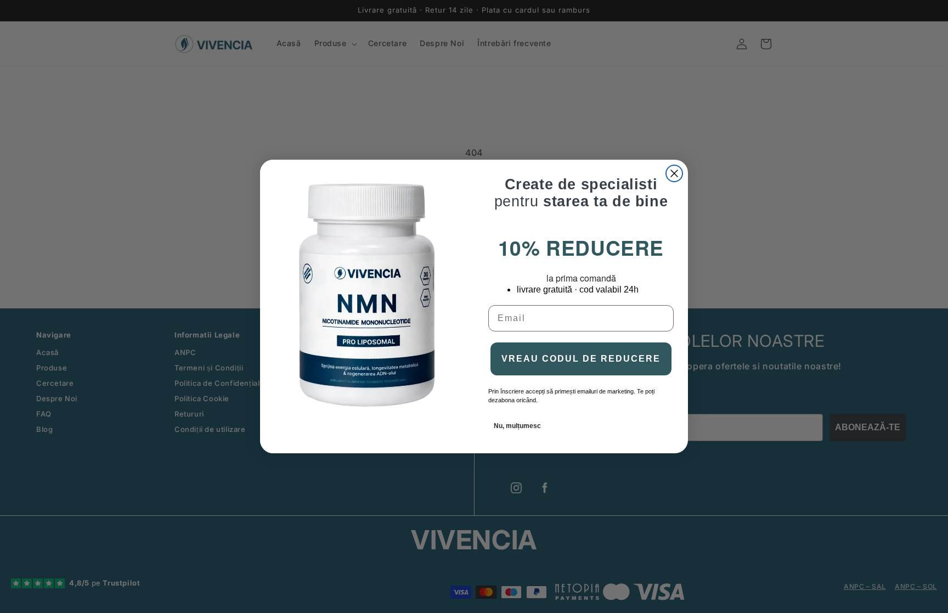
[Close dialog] (674, 173)
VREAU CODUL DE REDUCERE (581, 358)
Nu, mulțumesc (517, 426)
